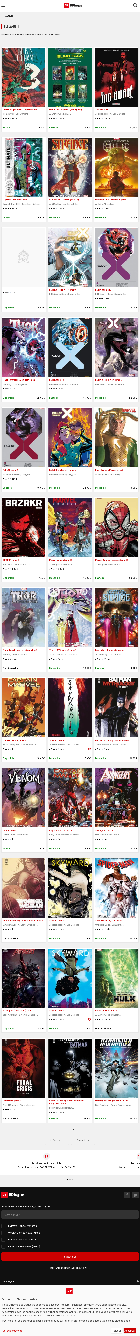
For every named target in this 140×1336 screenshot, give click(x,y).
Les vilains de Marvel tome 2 (109, 469)
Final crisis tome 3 (12, 1100)
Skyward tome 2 (57, 920)
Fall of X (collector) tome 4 (62, 469)
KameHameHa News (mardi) (24, 1246)
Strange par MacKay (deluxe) (64, 199)
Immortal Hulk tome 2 (106, 1010)
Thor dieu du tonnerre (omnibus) (20, 650)
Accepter (129, 1330)
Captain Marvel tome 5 (14, 740)
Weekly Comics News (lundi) (24, 1232)
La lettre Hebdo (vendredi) (23, 1225)
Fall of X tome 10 (103, 289)
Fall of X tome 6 (56, 379)
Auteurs (9, 15)
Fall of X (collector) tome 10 (63, 289)
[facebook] (127, 1195)
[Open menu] (3, 5)
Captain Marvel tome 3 (60, 830)
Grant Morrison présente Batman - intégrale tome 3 (66, 1102)
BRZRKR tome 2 (11, 560)
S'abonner (70, 1256)
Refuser (116, 1330)
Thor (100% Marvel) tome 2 (63, 650)
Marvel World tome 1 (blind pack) (65, 109)
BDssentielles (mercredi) (22, 1239)
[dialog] (70, 1310)
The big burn (101, 109)
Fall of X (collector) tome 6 (108, 379)
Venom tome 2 (10, 830)
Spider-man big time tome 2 (109, 920)
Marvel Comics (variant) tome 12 (111, 560)
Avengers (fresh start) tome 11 (18, 1010)
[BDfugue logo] (73, 5)
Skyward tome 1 (57, 1010)
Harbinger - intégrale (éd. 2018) (111, 1100)
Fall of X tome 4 (10, 469)
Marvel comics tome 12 (60, 560)
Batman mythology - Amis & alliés (112, 740)
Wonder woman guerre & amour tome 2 (23, 920)
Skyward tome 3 (57, 740)
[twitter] (135, 1195)
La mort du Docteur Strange (109, 650)
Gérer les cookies (12, 1330)
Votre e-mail (11, 1214)
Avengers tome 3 (104, 830)
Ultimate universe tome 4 (16, 199)
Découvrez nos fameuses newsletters (70, 1267)
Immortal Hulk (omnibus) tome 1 (111, 199)
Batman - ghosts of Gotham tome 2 (21, 109)
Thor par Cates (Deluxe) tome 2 (19, 379)
